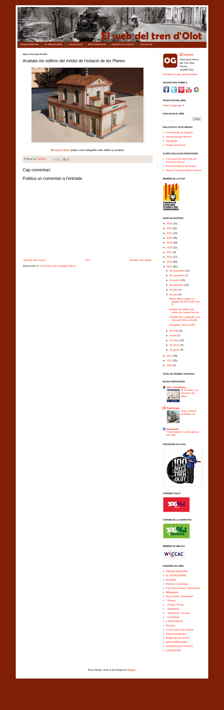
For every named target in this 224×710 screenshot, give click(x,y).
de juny (174, 294)
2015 (170, 261)
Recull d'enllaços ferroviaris (181, 166)
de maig (174, 330)
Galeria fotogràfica (176, 633)
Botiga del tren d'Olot (177, 637)
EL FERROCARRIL (53, 44)
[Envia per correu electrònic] (54, 159)
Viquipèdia (171, 140)
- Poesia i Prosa (174, 604)
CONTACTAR (145, 44)
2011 (170, 365)
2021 (170, 233)
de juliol (174, 289)
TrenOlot (188, 54)
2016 (170, 256)
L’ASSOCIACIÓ (75, 44)
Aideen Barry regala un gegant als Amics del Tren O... (184, 301)
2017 (170, 252)
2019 (170, 242)
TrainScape (173, 408)
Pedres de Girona (176, 145)
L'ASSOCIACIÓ (174, 621)
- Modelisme (173, 608)
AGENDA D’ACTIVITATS (122, 44)
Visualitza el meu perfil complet (180, 74)
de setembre (177, 284)
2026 (170, 223)
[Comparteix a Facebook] (64, 159)
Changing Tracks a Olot (182, 324)
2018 (170, 247)
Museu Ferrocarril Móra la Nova (183, 170)
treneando (172, 429)
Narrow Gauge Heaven (178, 136)
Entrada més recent (35, 260)
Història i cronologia (177, 583)
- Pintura (170, 600)
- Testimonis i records (178, 613)
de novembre (177, 275)
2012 (170, 360)
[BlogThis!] (58, 159)
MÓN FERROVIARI (97, 44)
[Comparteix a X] (61, 159)
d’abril (173, 335)
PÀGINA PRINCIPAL (29, 44)
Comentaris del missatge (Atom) (58, 265)
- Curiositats (172, 617)
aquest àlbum (62, 150)
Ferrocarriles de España (179, 132)
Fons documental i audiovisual (183, 588)
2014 (170, 266)
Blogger (131, 669)
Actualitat (171, 579)
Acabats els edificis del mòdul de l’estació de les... (185, 311)
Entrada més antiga (140, 260)
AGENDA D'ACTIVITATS (179, 646)
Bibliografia (172, 592)
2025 (170, 228)
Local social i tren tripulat (179, 629)
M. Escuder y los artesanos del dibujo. (189, 393)
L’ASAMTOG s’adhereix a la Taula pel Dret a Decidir (184, 318)
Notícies (170, 625)
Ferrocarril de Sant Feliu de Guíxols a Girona (181, 160)
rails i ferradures (176, 387)
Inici (87, 260)
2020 (170, 237)
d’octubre (175, 280)
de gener (175, 349)
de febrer (175, 345)
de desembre (177, 270)
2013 (170, 355)
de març (174, 340)
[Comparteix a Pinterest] (68, 159)
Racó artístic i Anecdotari (179, 596)
